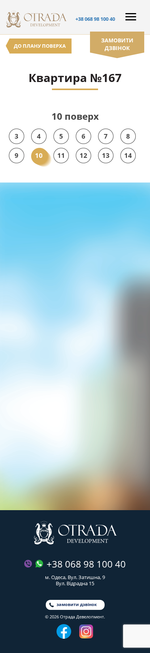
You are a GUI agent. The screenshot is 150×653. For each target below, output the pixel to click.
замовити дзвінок (117, 44)
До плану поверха (40, 45)
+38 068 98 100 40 (95, 19)
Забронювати (75, 485)
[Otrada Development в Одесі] (75, 533)
